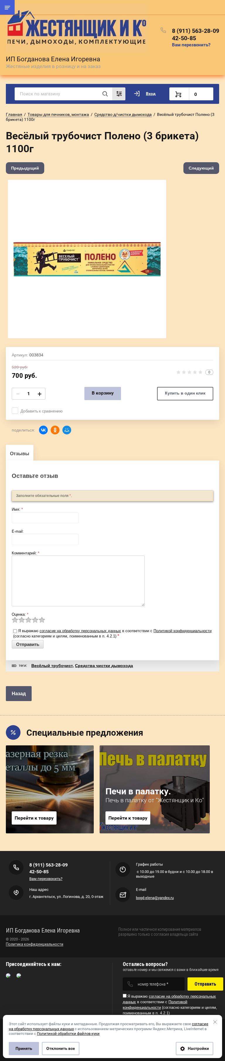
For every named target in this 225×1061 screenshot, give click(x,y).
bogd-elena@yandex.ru (155, 898)
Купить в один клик (185, 393)
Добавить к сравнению (42, 411)
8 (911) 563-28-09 (195, 30)
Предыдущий (25, 168)
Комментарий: (25, 553)
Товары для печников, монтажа (58, 114)
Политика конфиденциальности (34, 944)
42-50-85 (184, 38)
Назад (19, 693)
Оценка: (20, 614)
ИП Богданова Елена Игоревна (53, 59)
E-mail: (18, 531)
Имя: (17, 509)
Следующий (201, 168)
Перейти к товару (34, 818)
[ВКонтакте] (43, 430)
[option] (87, 259)
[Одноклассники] (55, 430)
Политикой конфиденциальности (183, 631)
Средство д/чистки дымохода (123, 114)
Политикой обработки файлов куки (68, 1033)
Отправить (205, 984)
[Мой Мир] (66, 430)
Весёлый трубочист (52, 665)
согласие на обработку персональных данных (80, 631)
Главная (14, 114)
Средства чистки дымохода (104, 665)
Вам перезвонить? (191, 45)
